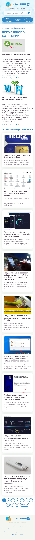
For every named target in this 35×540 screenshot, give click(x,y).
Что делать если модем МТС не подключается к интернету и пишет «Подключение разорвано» (17, 480)
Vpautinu (21, 4)
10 (17, 505)
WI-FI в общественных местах (28, 20)
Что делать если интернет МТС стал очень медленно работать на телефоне (17, 438)
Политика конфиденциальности (13, 531)
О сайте (13, 526)
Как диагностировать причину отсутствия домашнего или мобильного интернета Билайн (16, 358)
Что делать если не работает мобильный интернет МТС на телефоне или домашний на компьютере (16, 276)
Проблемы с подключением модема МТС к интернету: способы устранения (15, 397)
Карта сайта (27, 531)
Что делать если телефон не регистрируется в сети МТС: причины (15, 193)
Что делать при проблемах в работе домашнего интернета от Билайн (17, 318)
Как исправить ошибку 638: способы (16, 54)
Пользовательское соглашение (17, 529)
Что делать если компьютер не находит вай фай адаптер (14, 98)
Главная (6, 28)
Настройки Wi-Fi (17, 19)
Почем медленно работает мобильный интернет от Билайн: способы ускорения (17, 234)
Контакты (21, 526)
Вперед (24, 505)
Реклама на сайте (17, 534)
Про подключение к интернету (7, 20)
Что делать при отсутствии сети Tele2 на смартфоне (17, 156)
